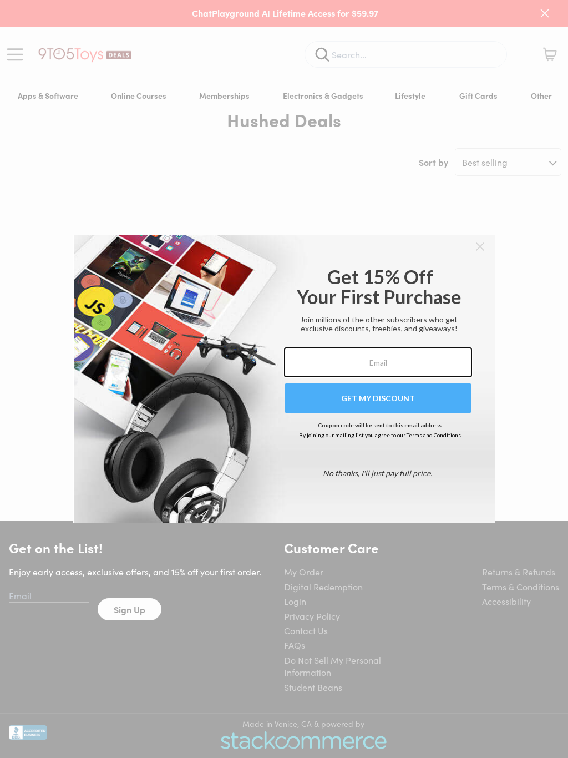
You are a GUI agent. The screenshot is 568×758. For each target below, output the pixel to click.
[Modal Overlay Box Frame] (284, 379)
